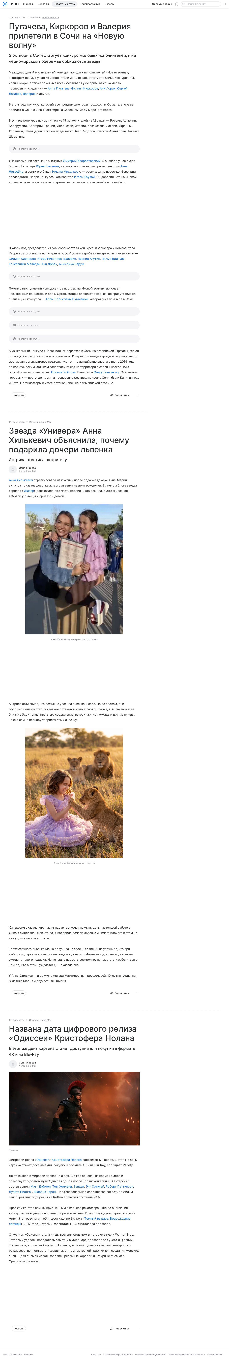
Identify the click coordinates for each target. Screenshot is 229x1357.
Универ (29, 491)
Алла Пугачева (59, 88)
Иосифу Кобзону (63, 372)
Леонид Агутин (89, 258)
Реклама (28, 1354)
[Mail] (5, 4)
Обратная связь (215, 1354)
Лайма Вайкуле (113, 258)
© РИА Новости (50, 17)
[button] (74, 569)
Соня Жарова (27, 467)
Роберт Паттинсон (119, 1186)
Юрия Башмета (47, 166)
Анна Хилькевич (21, 480)
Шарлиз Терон (45, 1192)
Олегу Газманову (106, 372)
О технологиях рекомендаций (118, 1354)
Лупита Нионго (20, 1192)
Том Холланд (62, 1186)
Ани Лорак (108, 88)
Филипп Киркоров (84, 88)
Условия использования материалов (187, 1354)
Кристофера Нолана (67, 1159)
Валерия (29, 93)
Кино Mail (46, 422)
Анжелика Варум (71, 264)
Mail (5, 1354)
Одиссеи (42, 1159)
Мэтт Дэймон (41, 1186)
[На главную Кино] (13, 4)
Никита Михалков (65, 171)
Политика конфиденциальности (150, 1354)
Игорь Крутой (84, 177)
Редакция (96, 1354)
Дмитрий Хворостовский (82, 161)
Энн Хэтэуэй (95, 1186)
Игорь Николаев (49, 258)
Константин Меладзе (24, 264)
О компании (16, 1354)
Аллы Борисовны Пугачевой (67, 299)
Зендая (79, 1186)
